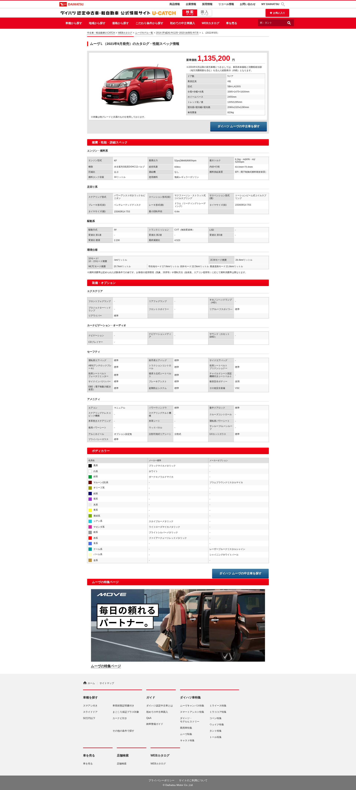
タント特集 (216, 730)
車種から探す (73, 23)
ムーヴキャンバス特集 (192, 705)
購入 (205, 13)
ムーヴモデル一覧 (144, 32)
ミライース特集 (218, 705)
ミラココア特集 (218, 712)
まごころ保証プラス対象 (126, 712)
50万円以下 (89, 718)
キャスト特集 (187, 740)
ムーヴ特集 (186, 734)
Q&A (148, 718)
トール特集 (216, 737)
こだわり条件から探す (149, 23)
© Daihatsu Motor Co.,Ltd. (178, 785)
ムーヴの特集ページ (106, 666)
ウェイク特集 (217, 724)
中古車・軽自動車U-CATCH (101, 32)
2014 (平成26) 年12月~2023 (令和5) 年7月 (177, 32)
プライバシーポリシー (161, 780)
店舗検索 (121, 763)
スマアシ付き (90, 705)
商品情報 (174, 4)
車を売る (231, 23)
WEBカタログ (210, 23)
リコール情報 (226, 4)
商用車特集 (186, 727)
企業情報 (191, 4)
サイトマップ (107, 683)
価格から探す (120, 23)
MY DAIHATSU (270, 4)
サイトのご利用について (193, 780)
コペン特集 (216, 718)
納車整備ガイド (154, 724)
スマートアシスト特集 (192, 712)
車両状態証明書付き (123, 705)
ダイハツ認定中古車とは (159, 705)
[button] (283, 4)
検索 (190, 13)
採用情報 (207, 4)
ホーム (91, 683)
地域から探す (97, 23)
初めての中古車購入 (182, 23)
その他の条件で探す (123, 730)
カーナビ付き (120, 718)
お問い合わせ (248, 4)
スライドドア (90, 712)
